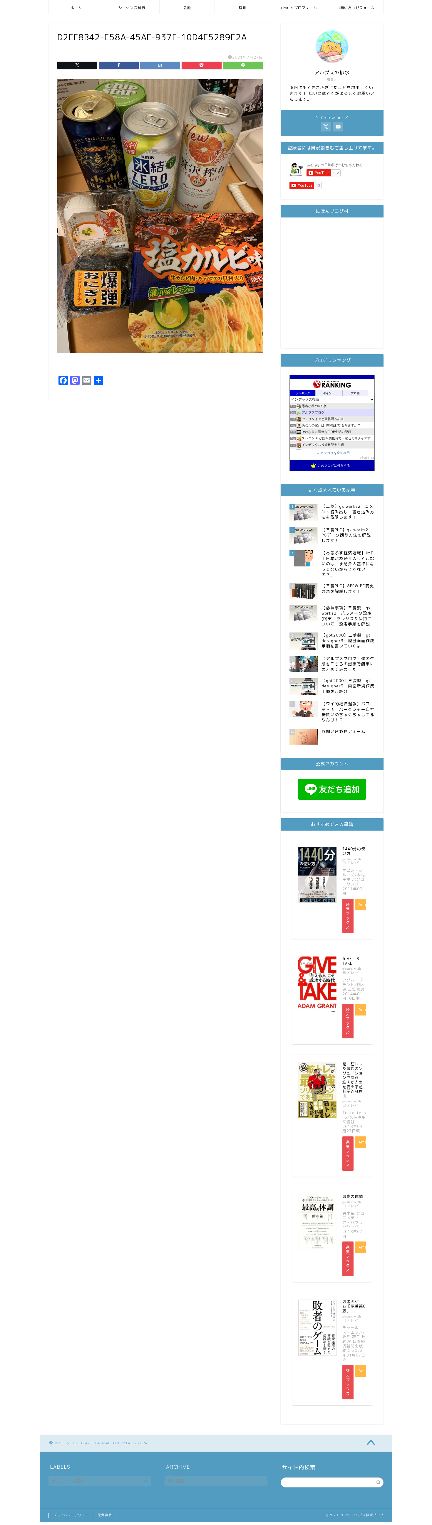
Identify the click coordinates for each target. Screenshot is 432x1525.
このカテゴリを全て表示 (332, 453)
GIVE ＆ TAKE (353, 961)
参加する (367, 457)
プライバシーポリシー (70, 1515)
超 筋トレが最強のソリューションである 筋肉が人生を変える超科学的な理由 (352, 1080)
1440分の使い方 (353, 851)
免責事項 (105, 1515)
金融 (187, 8)
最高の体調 (352, 1196)
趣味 (242, 8)
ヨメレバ (350, 863)
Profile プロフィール (299, 8)
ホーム (76, 8)
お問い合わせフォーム (355, 8)
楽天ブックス (348, 916)
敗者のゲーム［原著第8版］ (354, 1306)
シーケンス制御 (131, 8)
